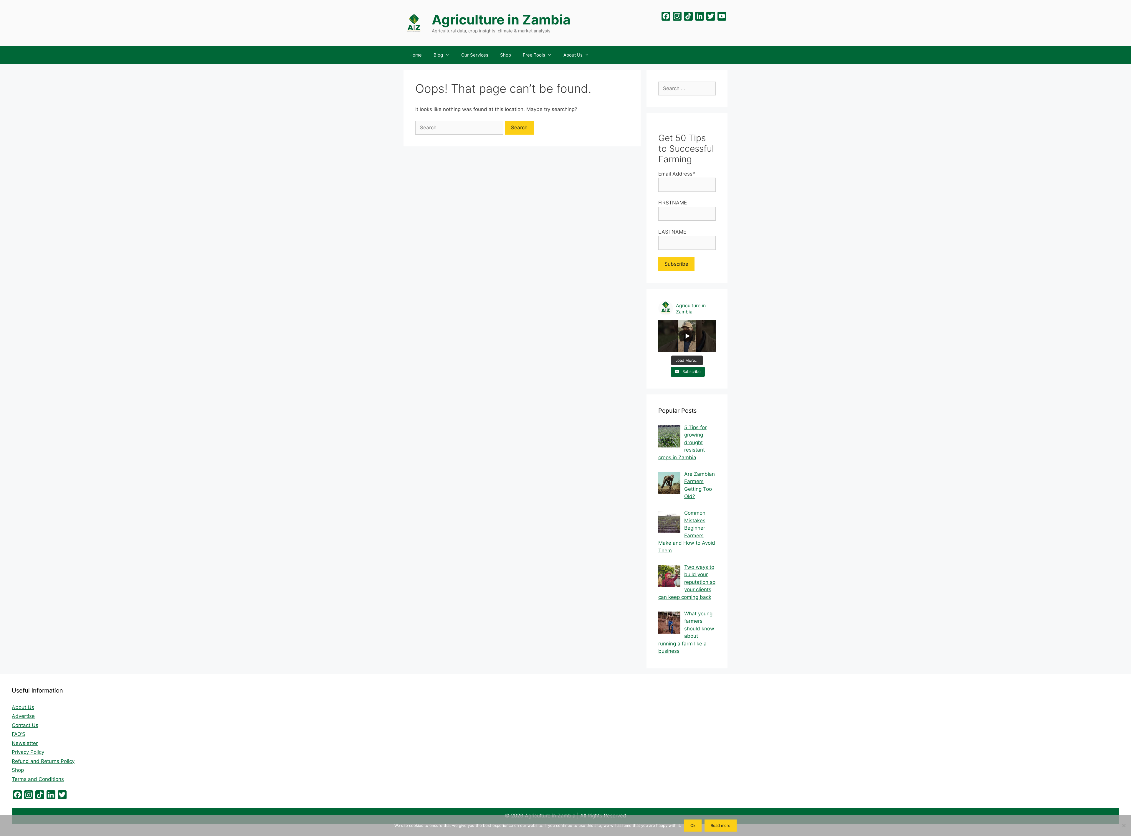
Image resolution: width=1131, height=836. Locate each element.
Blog (438, 55)
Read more (720, 825)
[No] (1124, 825)
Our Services (474, 55)
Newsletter (25, 743)
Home (415, 55)
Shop (505, 55)
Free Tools (534, 55)
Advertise (23, 716)
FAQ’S (18, 734)
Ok (692, 825)
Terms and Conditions (38, 779)
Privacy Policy (28, 752)
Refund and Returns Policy (43, 761)
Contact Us (25, 725)
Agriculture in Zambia (501, 19)
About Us (573, 55)
